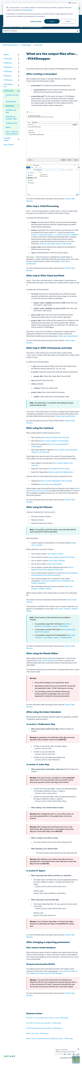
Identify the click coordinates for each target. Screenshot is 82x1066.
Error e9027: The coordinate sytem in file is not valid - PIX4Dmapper (47, 1018)
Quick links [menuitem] (10, 106)
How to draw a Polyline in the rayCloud (54, 437)
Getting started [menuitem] (11, 101)
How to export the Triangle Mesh (61, 472)
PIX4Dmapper (26, 45)
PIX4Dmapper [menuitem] (8, 91)
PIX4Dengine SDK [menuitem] (8, 85)
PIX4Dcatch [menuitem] (7, 71)
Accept (52, 21)
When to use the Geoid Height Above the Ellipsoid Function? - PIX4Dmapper (49, 1038)
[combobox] (39, 31)
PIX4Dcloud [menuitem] (7, 59)
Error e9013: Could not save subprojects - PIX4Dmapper (43, 1023)
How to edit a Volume (54, 564)
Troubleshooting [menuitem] (11, 123)
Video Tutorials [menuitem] (8, 145)
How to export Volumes (56, 561)
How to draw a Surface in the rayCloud (54, 441)
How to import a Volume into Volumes (61, 557)
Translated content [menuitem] (7, 139)
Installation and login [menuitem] (11, 111)
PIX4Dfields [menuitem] (7, 67)
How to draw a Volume (55, 554)
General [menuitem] (6, 54)
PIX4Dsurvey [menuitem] (8, 80)
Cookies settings (36, 21)
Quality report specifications (68, 336)
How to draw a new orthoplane (50, 484)
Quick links (38, 45)
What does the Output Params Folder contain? (56, 244)
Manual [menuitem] (8, 127)
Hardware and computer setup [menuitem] (11, 118)
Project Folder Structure (45, 661)
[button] (18, 55)
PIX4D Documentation (10, 45)
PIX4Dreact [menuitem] (7, 76)
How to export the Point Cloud (58, 469)
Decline (68, 21)
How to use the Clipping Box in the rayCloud (56, 481)
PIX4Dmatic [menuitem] (7, 63)
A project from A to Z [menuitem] (12, 96)
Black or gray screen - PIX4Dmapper (37, 1033)
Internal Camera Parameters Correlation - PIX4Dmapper (44, 1028)
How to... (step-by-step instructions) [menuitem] (12, 133)
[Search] (78, 31)
